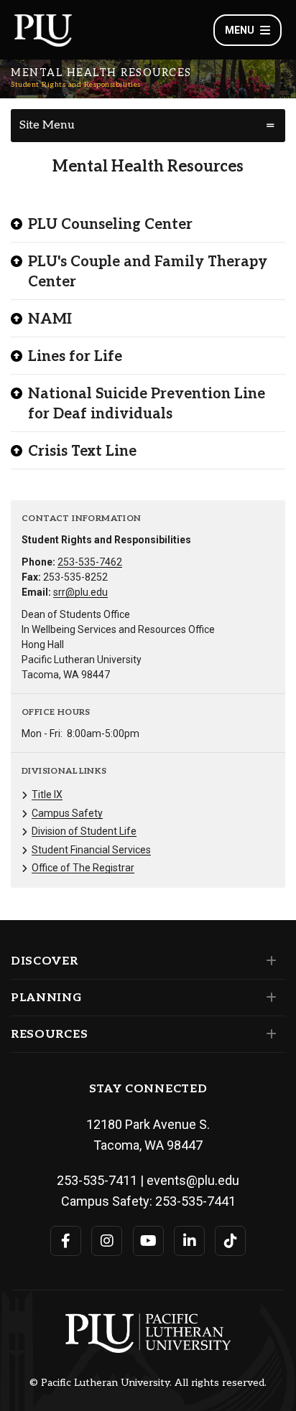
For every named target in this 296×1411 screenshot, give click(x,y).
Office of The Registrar (83, 867)
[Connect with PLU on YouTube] (148, 1241)
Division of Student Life (84, 831)
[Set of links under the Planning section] (268, 998)
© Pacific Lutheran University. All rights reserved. (148, 1383)
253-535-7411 (97, 1180)
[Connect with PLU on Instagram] (106, 1241)
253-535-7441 (195, 1201)
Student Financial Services (91, 849)
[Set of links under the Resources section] (268, 1034)
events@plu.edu (193, 1180)
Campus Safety (67, 813)
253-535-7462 (89, 562)
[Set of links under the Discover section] (268, 961)
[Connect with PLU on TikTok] (230, 1241)
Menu (239, 30)
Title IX (47, 794)
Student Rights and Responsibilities (76, 84)
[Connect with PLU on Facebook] (65, 1241)
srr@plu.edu (80, 592)
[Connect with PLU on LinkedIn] (189, 1241)
